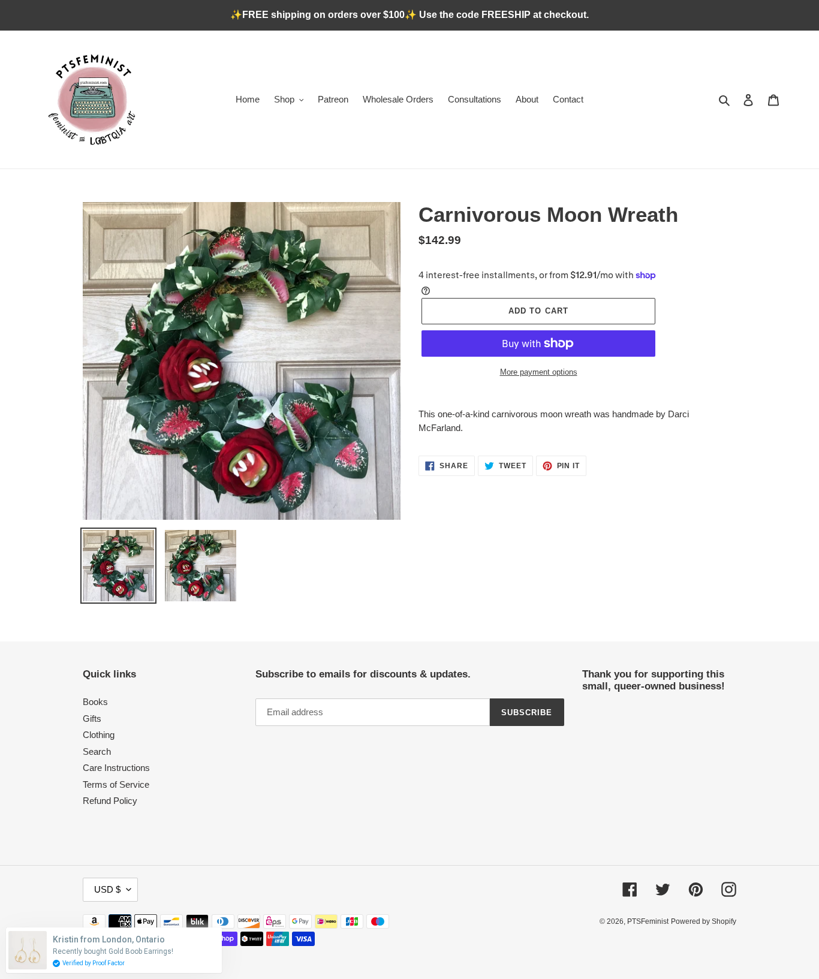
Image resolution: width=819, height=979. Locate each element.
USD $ (107, 889)
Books (95, 702)
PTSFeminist (648, 921)
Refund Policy (110, 801)
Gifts (92, 718)
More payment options (538, 371)
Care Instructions (116, 768)
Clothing (99, 735)
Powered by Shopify (703, 921)
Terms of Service (116, 784)
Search (97, 751)
